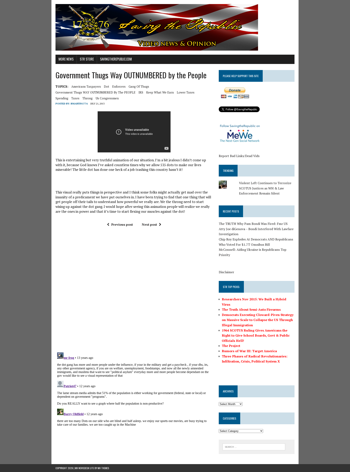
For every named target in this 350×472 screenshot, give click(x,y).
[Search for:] (254, 446)
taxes (75, 98)
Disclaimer (226, 272)
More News (66, 59)
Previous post (122, 224)
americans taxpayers (86, 86)
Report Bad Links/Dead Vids (239, 156)
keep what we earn (160, 92)
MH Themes (103, 468)
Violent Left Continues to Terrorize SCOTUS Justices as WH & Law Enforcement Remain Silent (265, 188)
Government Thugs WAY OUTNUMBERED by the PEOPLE (95, 92)
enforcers (119, 86)
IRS (141, 92)
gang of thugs (139, 86)
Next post (149, 224)
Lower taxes (185, 92)
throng (87, 98)
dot (106, 86)
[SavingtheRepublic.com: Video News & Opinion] (175, 27)
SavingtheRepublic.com (116, 59)
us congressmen (107, 98)
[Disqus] (134, 291)
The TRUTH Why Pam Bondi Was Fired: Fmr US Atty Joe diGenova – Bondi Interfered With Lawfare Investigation (256, 228)
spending (61, 98)
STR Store (87, 59)
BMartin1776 (79, 103)
